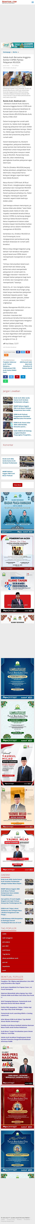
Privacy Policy (11, 1219)
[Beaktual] (9, 2)
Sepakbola (6, 966)
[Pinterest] (28, 352)
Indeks (3, 1219)
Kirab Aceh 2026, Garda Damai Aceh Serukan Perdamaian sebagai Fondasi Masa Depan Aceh (10, 463)
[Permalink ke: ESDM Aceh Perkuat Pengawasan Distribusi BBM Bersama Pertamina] (8, 417)
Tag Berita (6, 954)
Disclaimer (27, 1219)
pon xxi (4, 962)
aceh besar (6, 950)
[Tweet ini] (11, 376)
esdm (4, 934)
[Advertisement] (17, 23)
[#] (17, 45)
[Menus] (32, 2)
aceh (4, 970)
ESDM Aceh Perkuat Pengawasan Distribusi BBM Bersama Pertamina (22, 416)
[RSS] (6, 355)
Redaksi (19, 1219)
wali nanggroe (7, 938)
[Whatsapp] (5, 381)
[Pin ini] (17, 376)
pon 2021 (5, 946)
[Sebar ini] (5, 376)
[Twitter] (23, 352)
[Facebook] (18, 352)
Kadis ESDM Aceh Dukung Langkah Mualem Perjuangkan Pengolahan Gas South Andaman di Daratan (22, 435)
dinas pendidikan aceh (10, 958)
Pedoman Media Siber (7, 1221)
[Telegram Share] (23, 376)
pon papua (6, 942)
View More (17, 485)
